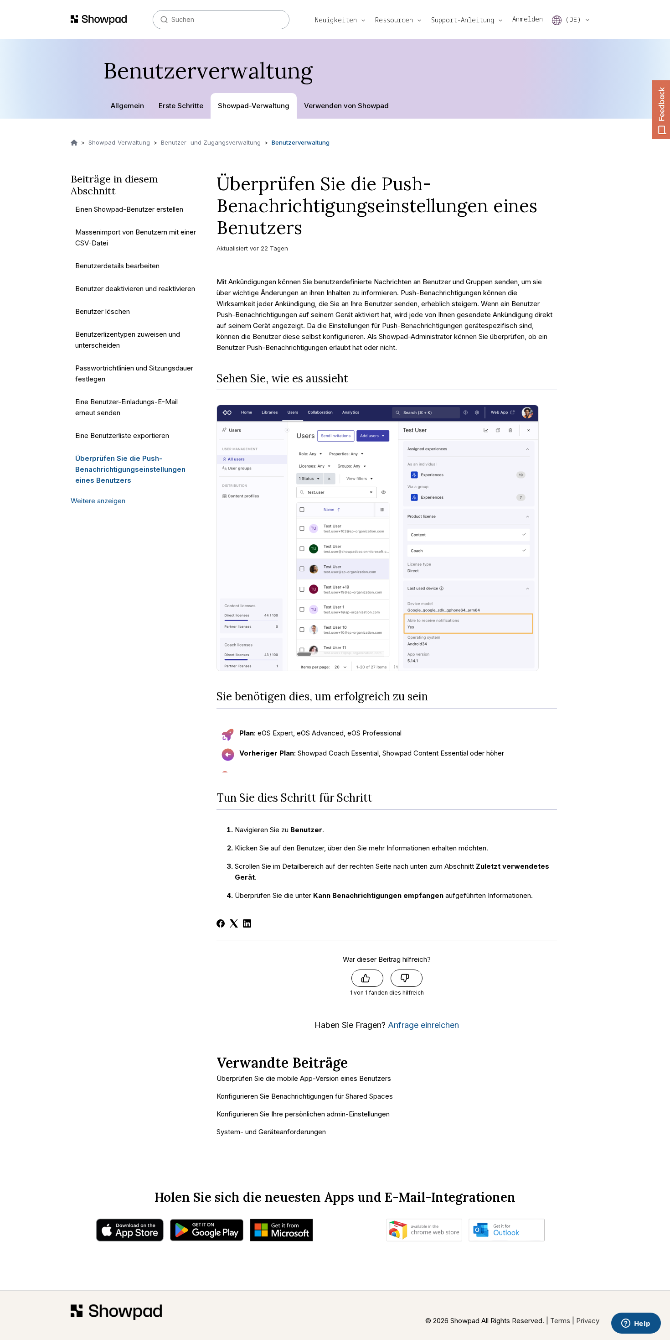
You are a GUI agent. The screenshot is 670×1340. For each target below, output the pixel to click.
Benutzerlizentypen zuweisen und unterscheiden (127, 339)
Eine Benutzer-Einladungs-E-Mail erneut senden (126, 407)
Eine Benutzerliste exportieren (122, 435)
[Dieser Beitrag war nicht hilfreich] (407, 978)
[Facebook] (220, 923)
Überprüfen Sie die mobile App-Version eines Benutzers (303, 1078)
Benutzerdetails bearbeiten (117, 265)
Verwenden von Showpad (346, 105)
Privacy (587, 1320)
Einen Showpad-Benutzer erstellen (129, 208)
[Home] (116, 1315)
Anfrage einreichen (423, 1025)
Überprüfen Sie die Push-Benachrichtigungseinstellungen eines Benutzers (130, 469)
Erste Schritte (181, 105)
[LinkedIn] (247, 923)
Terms (560, 1320)
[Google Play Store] (207, 1232)
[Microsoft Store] (281, 1232)
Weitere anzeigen (98, 500)
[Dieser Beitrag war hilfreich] (367, 978)
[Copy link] (314, 230)
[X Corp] (234, 923)
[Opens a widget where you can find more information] (636, 1324)
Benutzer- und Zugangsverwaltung (211, 142)
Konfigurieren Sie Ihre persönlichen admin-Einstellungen (303, 1114)
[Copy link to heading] (355, 378)
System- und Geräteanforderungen (271, 1131)
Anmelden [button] (527, 19)
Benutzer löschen (102, 311)
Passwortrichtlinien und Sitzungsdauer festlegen (134, 373)
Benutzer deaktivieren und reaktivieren (135, 288)
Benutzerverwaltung (301, 142)
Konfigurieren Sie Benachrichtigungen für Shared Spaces (304, 1096)
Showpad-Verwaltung (253, 105)
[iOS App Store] (130, 1232)
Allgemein (127, 105)
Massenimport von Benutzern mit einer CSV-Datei (135, 237)
